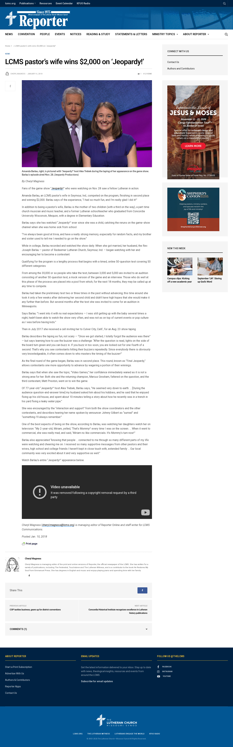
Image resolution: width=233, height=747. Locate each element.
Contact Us (173, 62)
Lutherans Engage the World (129, 734)
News (9, 34)
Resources (46, 3)
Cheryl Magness (17, 74)
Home (7, 46)
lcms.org (10, 3)
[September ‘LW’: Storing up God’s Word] (210, 266)
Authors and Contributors (181, 68)
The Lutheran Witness (98, 734)
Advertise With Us (14, 673)
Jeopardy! (57, 188)
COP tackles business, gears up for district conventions (35, 609)
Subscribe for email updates (97, 681)
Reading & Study (98, 34)
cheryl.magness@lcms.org (58, 525)
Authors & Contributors (17, 680)
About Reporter (194, 34)
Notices (75, 34)
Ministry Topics (163, 34)
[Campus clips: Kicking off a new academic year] (180, 266)
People (45, 34)
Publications (26, 3)
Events (60, 34)
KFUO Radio (83, 3)
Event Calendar (64, 3)
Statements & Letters (131, 34)
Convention (26, 34)
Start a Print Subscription (18, 667)
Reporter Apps (13, 686)
